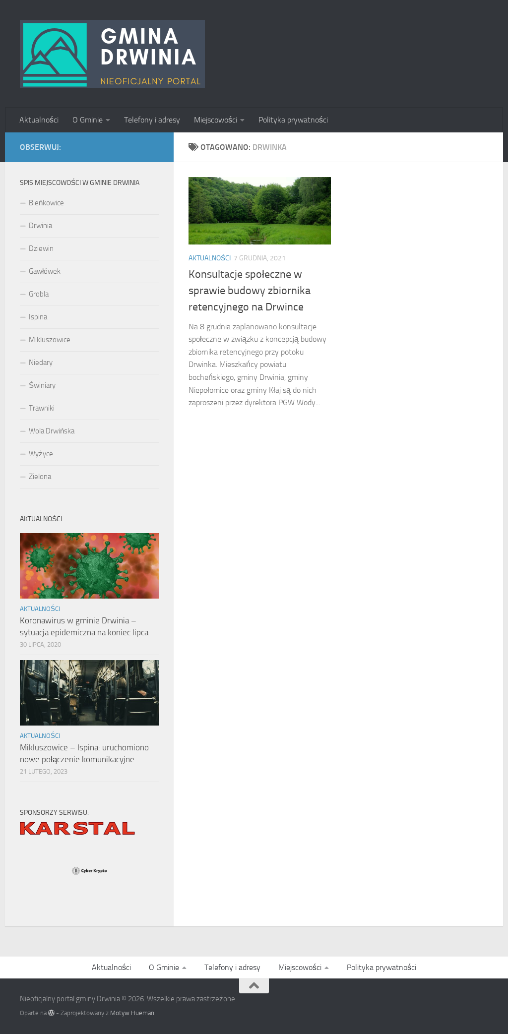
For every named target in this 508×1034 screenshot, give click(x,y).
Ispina (38, 316)
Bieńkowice (46, 202)
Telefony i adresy (152, 119)
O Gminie (87, 119)
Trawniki (42, 408)
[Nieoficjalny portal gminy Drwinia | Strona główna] (112, 54)
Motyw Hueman (132, 1013)
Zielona (40, 476)
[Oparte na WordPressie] (51, 1013)
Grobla (39, 294)
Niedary (41, 362)
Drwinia (40, 225)
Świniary (42, 385)
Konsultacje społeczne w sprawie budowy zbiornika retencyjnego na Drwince (250, 290)
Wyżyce (41, 453)
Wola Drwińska (51, 430)
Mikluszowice (49, 339)
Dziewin (41, 248)
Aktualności (39, 119)
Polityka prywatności (293, 119)
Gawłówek (45, 271)
